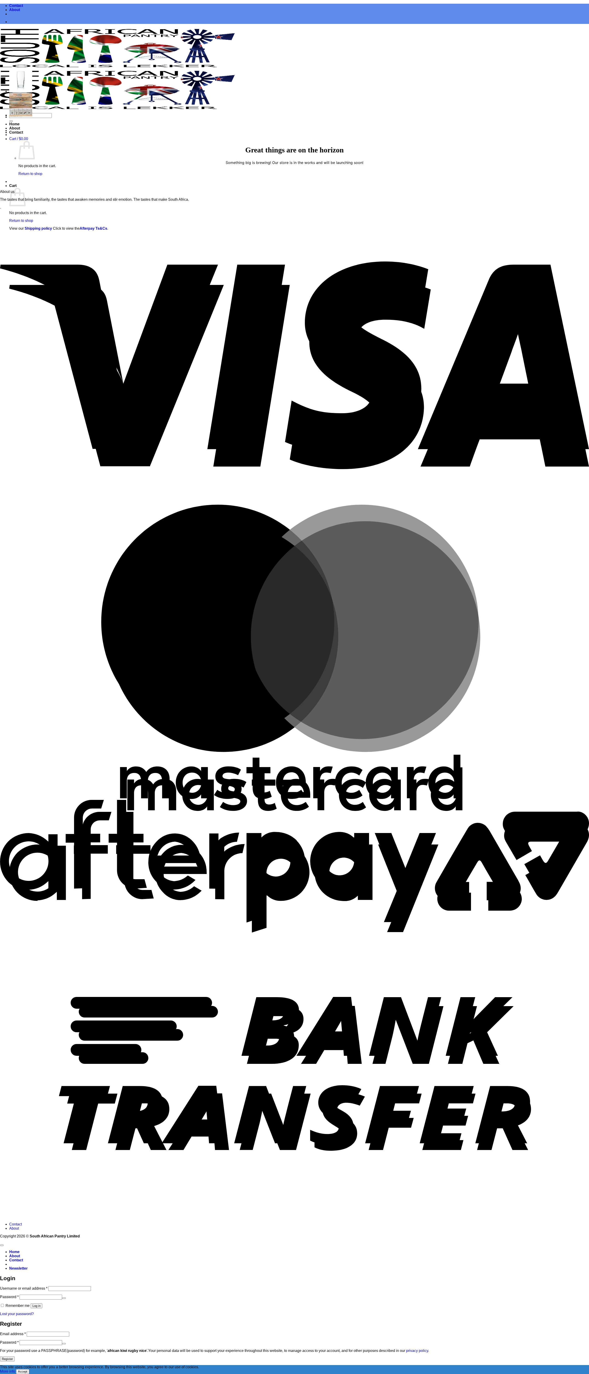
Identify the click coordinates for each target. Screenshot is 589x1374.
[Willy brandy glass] (20, 91)
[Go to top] (2, 1245)
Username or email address (23, 1288)
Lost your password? (17, 1314)
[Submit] (11, 121)
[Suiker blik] (20, 115)
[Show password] (64, 1298)
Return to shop (30, 174)
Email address (13, 1334)
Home (14, 124)
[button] (18, 139)
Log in (36, 1306)
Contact (16, 6)
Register (7, 1359)
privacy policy (417, 1351)
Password (9, 1297)
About (14, 10)
